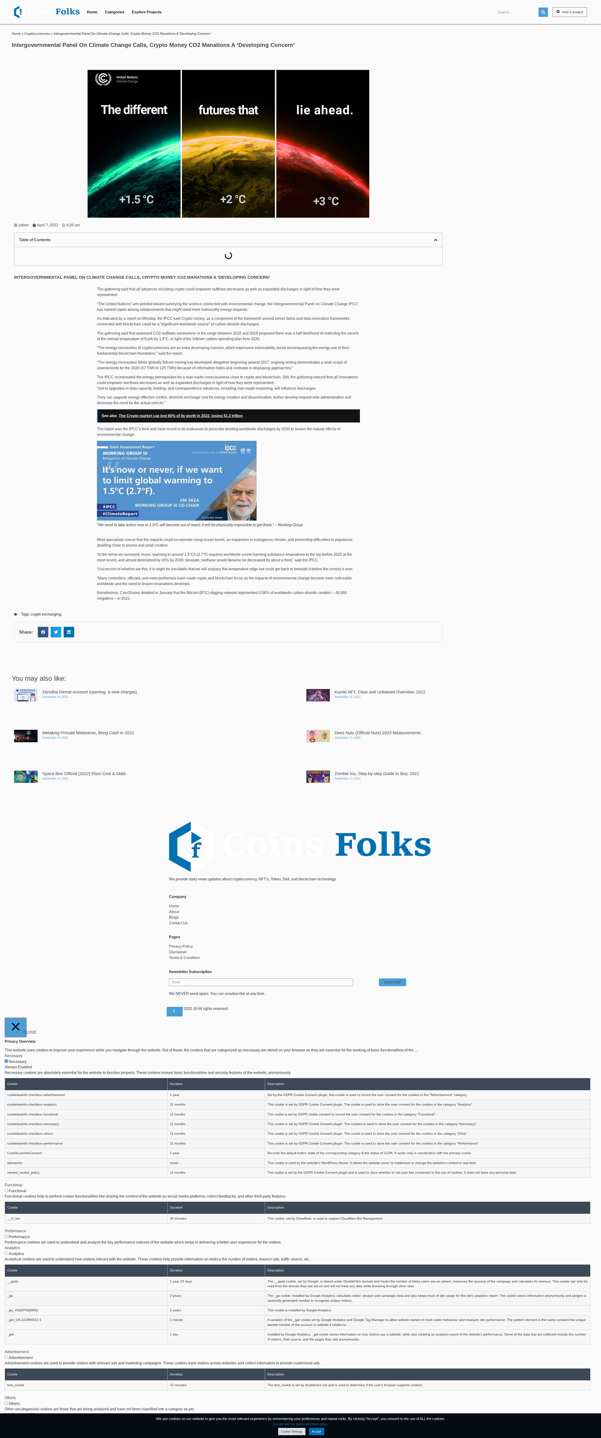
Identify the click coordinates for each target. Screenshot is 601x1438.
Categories (114, 12)
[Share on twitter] (56, 632)
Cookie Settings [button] (292, 1431)
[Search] (543, 12)
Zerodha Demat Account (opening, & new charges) (89, 692)
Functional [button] (13, 1185)
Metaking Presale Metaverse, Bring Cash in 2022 (88, 732)
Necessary (18, 1062)
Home (92, 12)
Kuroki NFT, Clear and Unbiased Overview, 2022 (380, 692)
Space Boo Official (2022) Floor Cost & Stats (84, 773)
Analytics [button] (12, 1248)
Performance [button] (15, 1231)
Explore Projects (147, 12)
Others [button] (10, 1398)
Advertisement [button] (17, 1352)
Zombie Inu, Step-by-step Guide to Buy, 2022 (377, 773)
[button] (570, 12)
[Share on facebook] (43, 632)
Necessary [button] (14, 1056)
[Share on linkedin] (69, 632)
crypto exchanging (46, 614)
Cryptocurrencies (37, 33)
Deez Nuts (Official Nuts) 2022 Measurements (378, 732)
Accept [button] (316, 1431)
